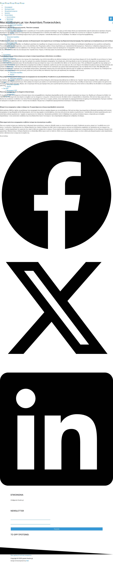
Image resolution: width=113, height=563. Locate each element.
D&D (27, 561)
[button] (56, 194)
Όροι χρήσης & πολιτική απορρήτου (21, 555)
